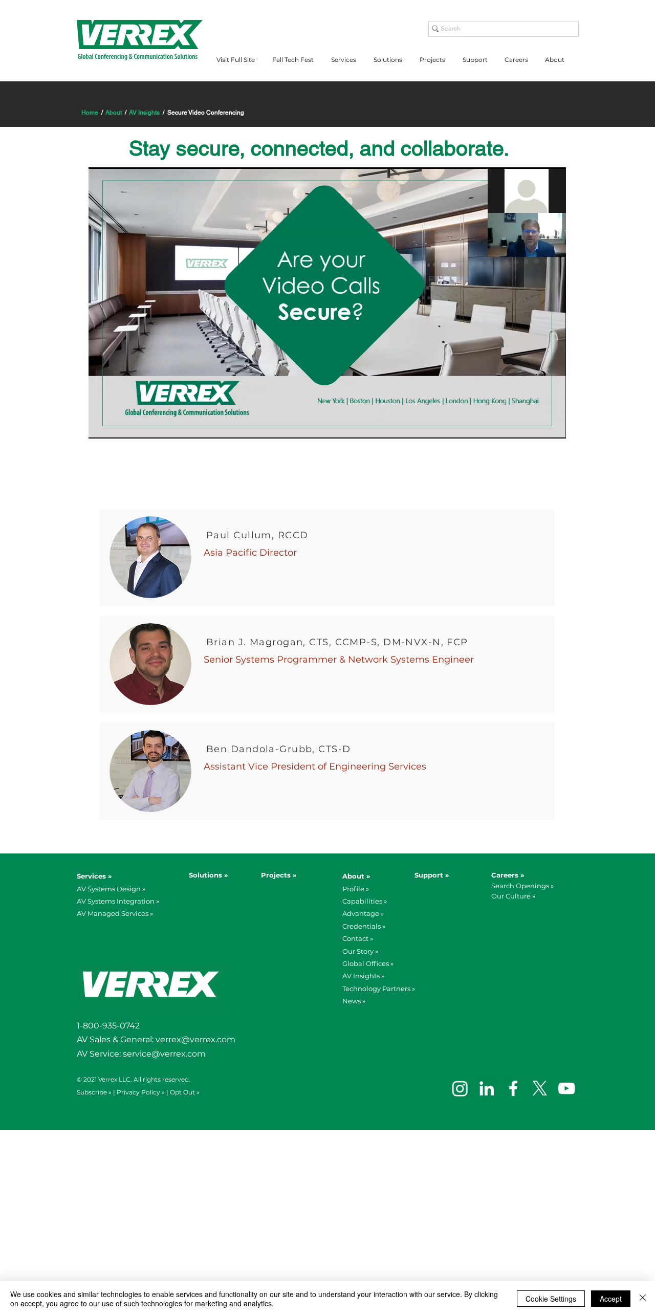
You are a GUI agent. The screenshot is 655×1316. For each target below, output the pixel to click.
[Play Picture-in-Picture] (534, 424)
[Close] (643, 1298)
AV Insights (144, 112)
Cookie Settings (551, 1298)
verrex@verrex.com (195, 1039)
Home (89, 112)
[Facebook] (513, 1088)
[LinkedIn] (486, 1088)
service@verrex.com (165, 1054)
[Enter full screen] (552, 424)
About (113, 112)
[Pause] (101, 424)
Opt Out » (185, 1092)
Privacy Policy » (141, 1092)
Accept (611, 1298)
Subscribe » (94, 1092)
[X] (540, 1088)
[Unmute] (119, 424)
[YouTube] (566, 1088)
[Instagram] (460, 1088)
